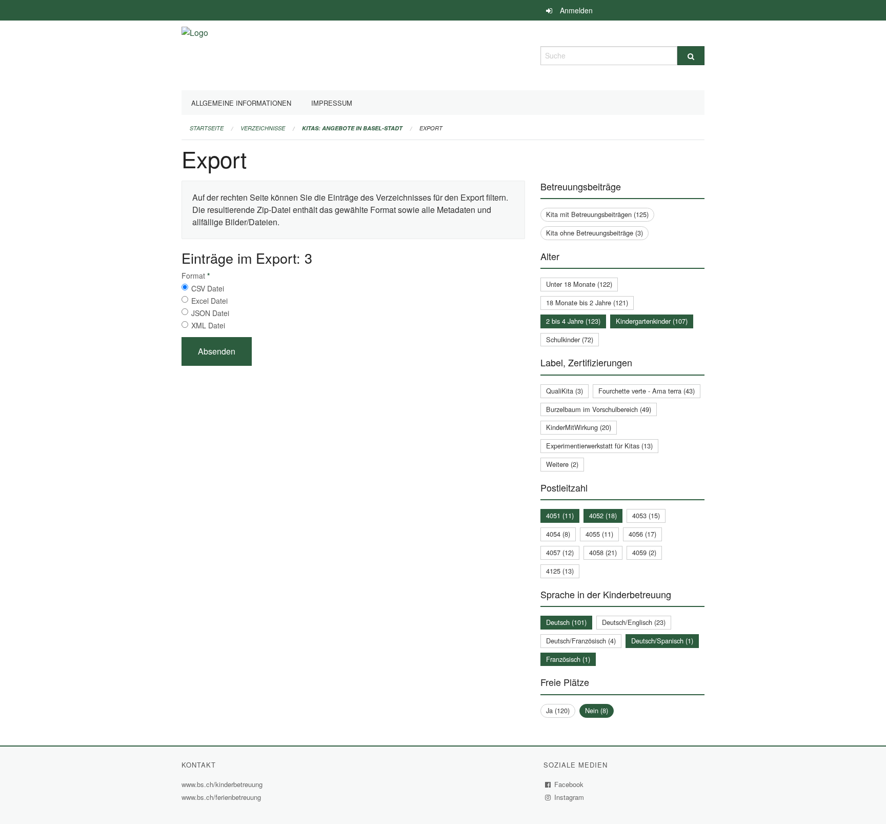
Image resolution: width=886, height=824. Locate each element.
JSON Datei (210, 313)
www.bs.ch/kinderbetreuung (223, 784)
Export (430, 128)
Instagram (569, 797)
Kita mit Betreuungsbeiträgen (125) (597, 214)
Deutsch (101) (566, 622)
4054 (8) (558, 534)
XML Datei (208, 325)
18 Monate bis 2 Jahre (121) (587, 302)
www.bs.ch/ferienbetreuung (223, 797)
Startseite (207, 128)
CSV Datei (207, 288)
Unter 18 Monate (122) (579, 284)
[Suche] (690, 55)
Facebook (569, 784)
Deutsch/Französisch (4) (581, 640)
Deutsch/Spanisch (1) (662, 640)
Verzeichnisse (262, 128)
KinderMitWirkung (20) (578, 427)
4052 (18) (603, 515)
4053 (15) (646, 515)
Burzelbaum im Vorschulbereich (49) (598, 409)
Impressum (331, 103)
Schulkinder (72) (569, 339)
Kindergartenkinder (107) (652, 321)
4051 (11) (560, 515)
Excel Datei (209, 301)
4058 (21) (603, 552)
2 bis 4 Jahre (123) (573, 321)
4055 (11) (599, 534)
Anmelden (576, 10)
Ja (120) (558, 710)
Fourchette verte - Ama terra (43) (646, 391)
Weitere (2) (562, 464)
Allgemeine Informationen (241, 103)
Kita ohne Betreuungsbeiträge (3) (594, 233)
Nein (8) (596, 710)
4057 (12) (560, 552)
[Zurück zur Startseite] (195, 54)
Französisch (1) (568, 659)
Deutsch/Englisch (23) (634, 622)
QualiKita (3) (564, 391)
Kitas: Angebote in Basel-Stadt (352, 128)
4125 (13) (560, 571)
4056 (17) (642, 534)
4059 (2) (644, 552)
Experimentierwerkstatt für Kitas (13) (599, 445)
